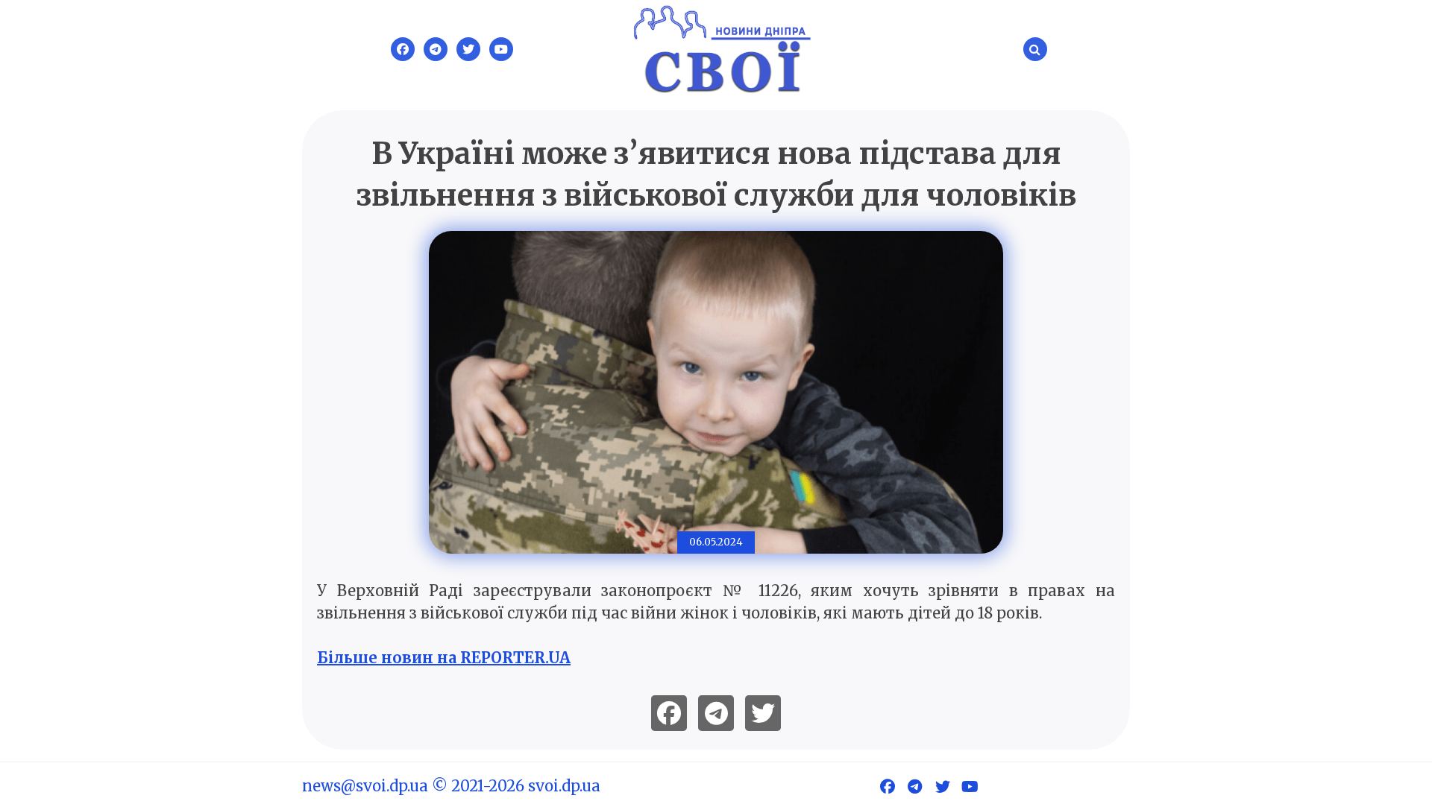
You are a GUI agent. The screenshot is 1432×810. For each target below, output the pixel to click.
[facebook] (669, 713)
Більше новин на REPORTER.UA (444, 657)
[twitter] (763, 713)
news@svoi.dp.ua (365, 785)
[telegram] (716, 713)
